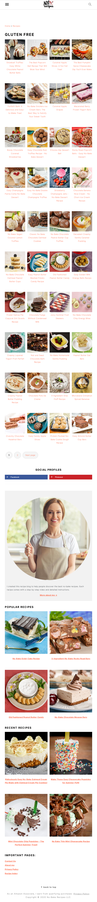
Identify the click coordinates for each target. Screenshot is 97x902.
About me (9, 865)
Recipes (16, 26)
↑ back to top (48, 887)
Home (7, 26)
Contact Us (10, 861)
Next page (30, 455)
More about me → (48, 595)
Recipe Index (11, 873)
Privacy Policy (11, 869)
